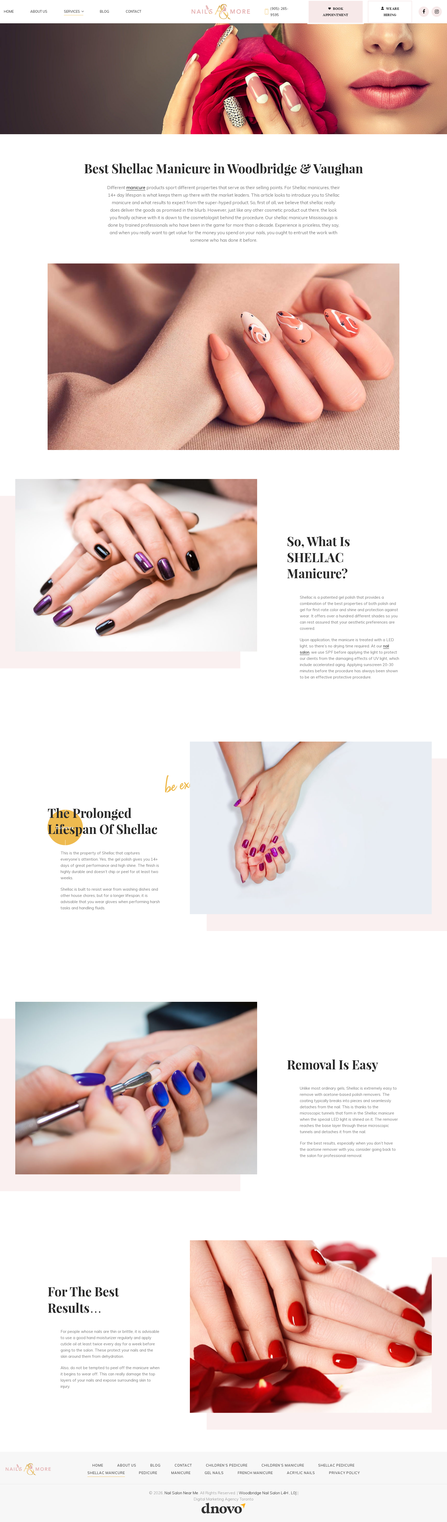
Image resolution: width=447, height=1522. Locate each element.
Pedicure (148, 1472)
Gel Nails (214, 1472)
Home (9, 11)
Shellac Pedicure (336, 1465)
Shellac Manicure (106, 1472)
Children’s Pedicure (227, 1465)
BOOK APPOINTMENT (335, 11)
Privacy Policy (344, 1472)
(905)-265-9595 (279, 11)
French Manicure (255, 1472)
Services (72, 11)
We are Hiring (391, 11)
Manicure (181, 1472)
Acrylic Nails (301, 1472)
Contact (133, 11)
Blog (104, 11)
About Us (38, 11)
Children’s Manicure (283, 1465)
